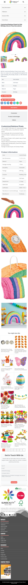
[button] (5, 2)
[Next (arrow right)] (25, 292)
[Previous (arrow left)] (2, 292)
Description (14, 107)
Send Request (14, 482)
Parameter (14, 113)
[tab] (14, 107)
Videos (14, 120)
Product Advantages (14, 116)
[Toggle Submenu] (25, 8)
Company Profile (5, 562)
